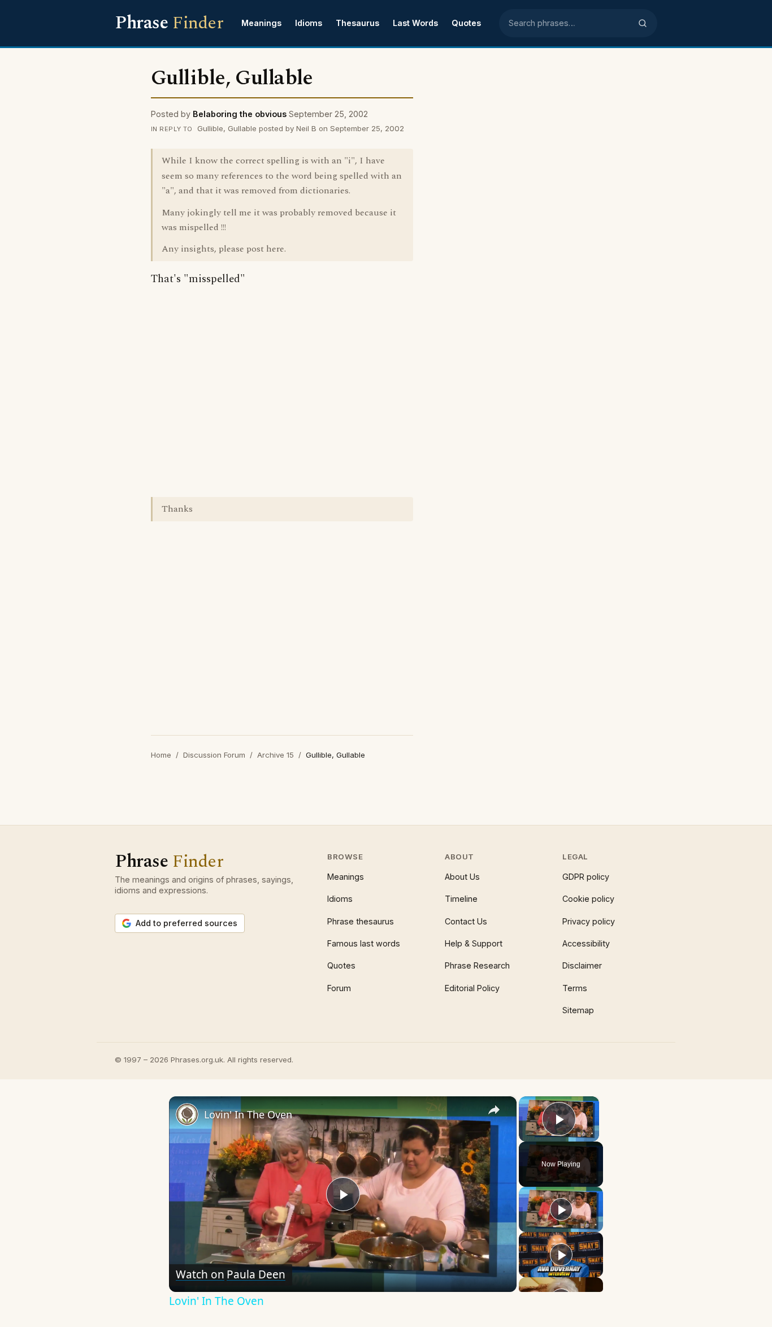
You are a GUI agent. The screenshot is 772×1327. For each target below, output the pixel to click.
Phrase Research (477, 965)
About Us (462, 876)
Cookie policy (588, 899)
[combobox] (569, 23)
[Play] (561, 1209)
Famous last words (363, 943)
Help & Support (473, 943)
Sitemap (578, 1010)
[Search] (642, 23)
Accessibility (586, 943)
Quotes (466, 23)
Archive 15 (275, 754)
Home (161, 754)
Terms (574, 988)
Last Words (415, 23)
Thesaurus (357, 23)
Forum (339, 988)
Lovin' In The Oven (248, 1114)
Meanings (261, 23)
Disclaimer (582, 965)
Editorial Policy (472, 988)
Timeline (461, 899)
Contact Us (466, 921)
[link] (187, 1114)
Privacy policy (588, 921)
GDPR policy (585, 876)
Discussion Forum (214, 754)
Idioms (308, 23)
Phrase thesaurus (360, 921)
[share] (494, 1110)
